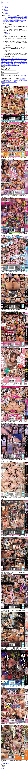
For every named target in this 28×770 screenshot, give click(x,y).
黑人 (3, 63)
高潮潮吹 (17, 59)
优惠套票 (5, 10)
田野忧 (6, 20)
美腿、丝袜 (10, 63)
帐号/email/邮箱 (4, 69)
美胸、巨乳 (7, 60)
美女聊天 (5, 12)
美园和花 (20, 18)
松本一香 (21, 17)
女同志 (24, 62)
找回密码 (22, 79)
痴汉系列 (5, 62)
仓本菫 (16, 21)
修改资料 (7, 80)
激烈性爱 (12, 65)
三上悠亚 (10, 17)
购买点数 (5, 9)
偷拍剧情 (19, 62)
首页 (4, 6)
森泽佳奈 (11, 20)
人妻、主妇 (23, 59)
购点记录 (12, 80)
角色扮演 (13, 60)
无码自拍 (5, 7)
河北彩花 (15, 18)
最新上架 (3, 59)
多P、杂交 (10, 62)
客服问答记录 (6, 82)
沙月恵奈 (11, 18)
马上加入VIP (6, 33)
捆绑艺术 (7, 65)
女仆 (20, 63)
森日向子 (12, 21)
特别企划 (12, 59)
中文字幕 (7, 59)
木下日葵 (20, 21)
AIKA (22, 20)
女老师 (17, 60)
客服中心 (5, 13)
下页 (8, 85)
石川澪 (6, 18)
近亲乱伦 (21, 60)
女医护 (23, 63)
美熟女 (15, 62)
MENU (2, 2)
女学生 (17, 65)
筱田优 (19, 20)
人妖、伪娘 (16, 63)
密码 (2, 71)
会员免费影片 (13, 82)
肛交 (6, 63)
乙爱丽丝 (7, 21)
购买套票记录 (18, 80)
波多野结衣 (16, 17)
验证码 (2, 72)
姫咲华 (15, 20)
